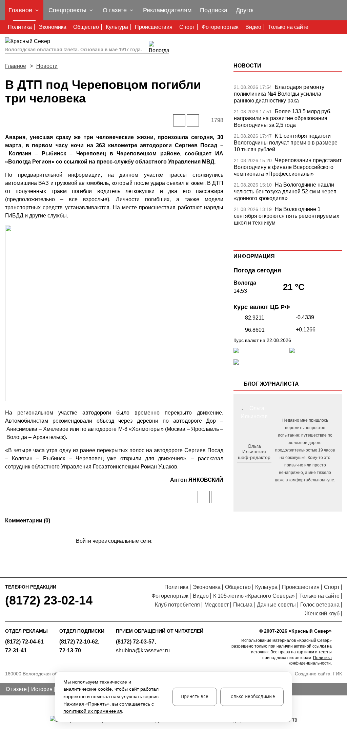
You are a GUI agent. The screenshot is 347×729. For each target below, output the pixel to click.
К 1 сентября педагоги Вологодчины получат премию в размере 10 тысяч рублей (286, 142)
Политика (20, 27)
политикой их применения (92, 711)
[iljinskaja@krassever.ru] (246, 468)
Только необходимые (252, 696)
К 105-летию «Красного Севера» (254, 596)
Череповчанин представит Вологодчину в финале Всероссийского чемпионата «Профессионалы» (288, 167)
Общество (86, 27)
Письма (242, 605)
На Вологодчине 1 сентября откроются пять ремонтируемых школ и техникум (286, 216)
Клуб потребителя (177, 605)
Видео (253, 27)
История (42, 689)
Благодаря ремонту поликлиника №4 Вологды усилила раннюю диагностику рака (279, 93)
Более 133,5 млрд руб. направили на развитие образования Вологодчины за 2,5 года (282, 118)
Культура (117, 27)
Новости (47, 66)
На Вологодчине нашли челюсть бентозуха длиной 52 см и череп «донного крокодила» (285, 191)
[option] (287, 95)
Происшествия (153, 27)
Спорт (187, 27)
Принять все (194, 696)
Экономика (52, 27)
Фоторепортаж (220, 27)
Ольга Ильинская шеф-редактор (254, 451)
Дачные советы (276, 605)
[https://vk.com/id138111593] (253, 468)
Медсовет (216, 605)
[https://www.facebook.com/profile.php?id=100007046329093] (260, 468)
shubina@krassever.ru (143, 650)
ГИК (337, 673)
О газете (16, 689)
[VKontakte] (113, 551)
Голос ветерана (320, 605)
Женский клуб (322, 613)
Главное (15, 66)
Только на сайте (288, 27)
